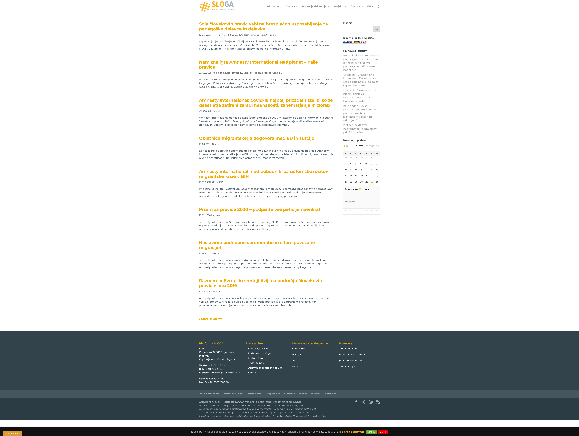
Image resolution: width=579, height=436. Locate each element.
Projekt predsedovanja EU (268, 72)
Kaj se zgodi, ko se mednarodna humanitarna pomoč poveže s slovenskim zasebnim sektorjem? (361, 113)
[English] (365, 42)
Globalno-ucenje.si (350, 348)
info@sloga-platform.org (225, 372)
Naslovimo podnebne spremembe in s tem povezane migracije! (257, 245)
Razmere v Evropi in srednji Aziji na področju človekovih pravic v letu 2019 (260, 283)
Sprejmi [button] (371, 432)
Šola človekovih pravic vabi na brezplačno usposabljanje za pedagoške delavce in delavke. (263, 26)
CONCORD (298, 348)
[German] (357, 42)
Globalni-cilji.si (347, 366)
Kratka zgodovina (258, 348)
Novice (216, 34)
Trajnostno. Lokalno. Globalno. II (261, 34)
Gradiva (355, 6)
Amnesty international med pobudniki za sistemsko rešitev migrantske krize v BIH (263, 174)
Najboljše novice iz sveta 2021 (228, 72)
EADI (295, 366)
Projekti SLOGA (229, 34)
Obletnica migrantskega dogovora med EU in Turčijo (256, 138)
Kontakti (253, 372)
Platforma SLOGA (233, 401)
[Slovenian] (345, 42)
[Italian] (361, 42)
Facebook (289, 393)
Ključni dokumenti (234, 393)
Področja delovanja (314, 6)
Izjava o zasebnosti (209, 393)
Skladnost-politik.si (350, 360)
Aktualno (273, 6)
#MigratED (217, 182)
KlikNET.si (294, 401)
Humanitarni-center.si (352, 354)
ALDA (295, 360)
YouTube (316, 393)
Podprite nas (256, 363)
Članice (290, 6)
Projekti (338, 6)
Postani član (255, 358)
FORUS (296, 354)
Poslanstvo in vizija (259, 353)
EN (369, 6)
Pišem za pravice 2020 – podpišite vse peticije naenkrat (260, 209)
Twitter (303, 393)
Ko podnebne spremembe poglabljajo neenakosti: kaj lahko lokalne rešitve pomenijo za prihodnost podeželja (360, 62)
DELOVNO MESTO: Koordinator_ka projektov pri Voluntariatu (360, 129)
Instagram (330, 393)
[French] (353, 42)
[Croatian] (349, 42)
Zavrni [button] (383, 432)
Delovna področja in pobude (265, 367)
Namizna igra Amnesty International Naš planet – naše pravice (258, 65)
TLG (241, 34)
